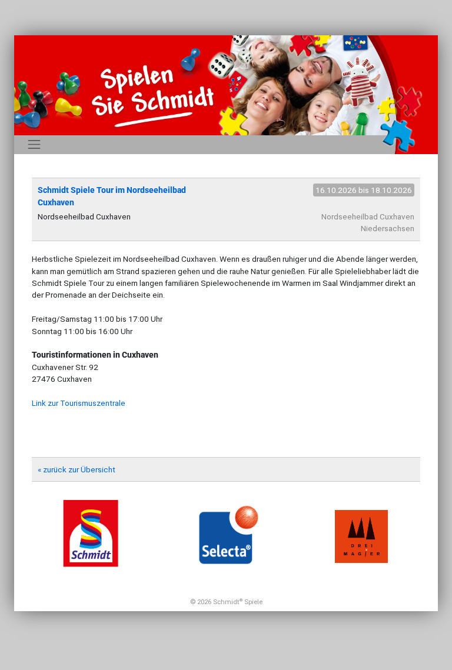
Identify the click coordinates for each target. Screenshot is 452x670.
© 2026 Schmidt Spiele (226, 602)
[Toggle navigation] (34, 144)
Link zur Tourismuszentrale (78, 403)
